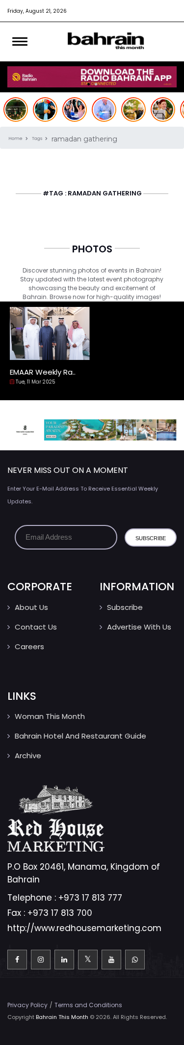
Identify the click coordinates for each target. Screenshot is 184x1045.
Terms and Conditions (88, 1005)
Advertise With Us (139, 627)
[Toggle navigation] (19, 41)
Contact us (36, 627)
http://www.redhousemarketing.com (84, 928)
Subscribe (125, 607)
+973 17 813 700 (59, 913)
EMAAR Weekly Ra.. (43, 372)
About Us (31, 607)
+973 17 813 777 (90, 898)
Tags (37, 138)
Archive (28, 755)
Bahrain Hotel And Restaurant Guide (80, 736)
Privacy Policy (27, 1005)
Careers (29, 646)
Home (16, 138)
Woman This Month (50, 716)
